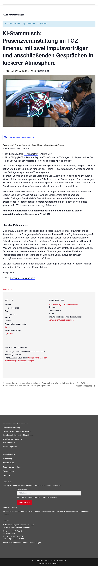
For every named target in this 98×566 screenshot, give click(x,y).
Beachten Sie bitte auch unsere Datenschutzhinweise (37, 498)
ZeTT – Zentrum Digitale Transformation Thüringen (44, 157)
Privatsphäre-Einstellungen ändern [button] (16, 431)
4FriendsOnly (31, 153)
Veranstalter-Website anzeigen (61, 320)
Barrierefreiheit (9, 443)
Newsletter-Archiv (10, 508)
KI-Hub (7, 327)
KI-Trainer (7, 475)
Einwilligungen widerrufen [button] (13, 439)
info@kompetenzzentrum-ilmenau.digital (25, 543)
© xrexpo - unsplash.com (22, 277)
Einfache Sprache (10, 446)
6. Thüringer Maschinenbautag (84, 384)
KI (5, 333)
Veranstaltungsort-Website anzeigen (19, 360)
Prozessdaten (8, 471)
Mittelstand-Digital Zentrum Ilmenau (63, 304)
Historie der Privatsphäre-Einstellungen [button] (18, 435)
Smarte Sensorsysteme (12, 467)
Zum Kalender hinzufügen (19, 137)
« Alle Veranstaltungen (13, 14)
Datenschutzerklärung (11, 427)
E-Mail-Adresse (22, 489)
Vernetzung (7, 459)
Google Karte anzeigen (37, 357)
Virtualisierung (8, 463)
